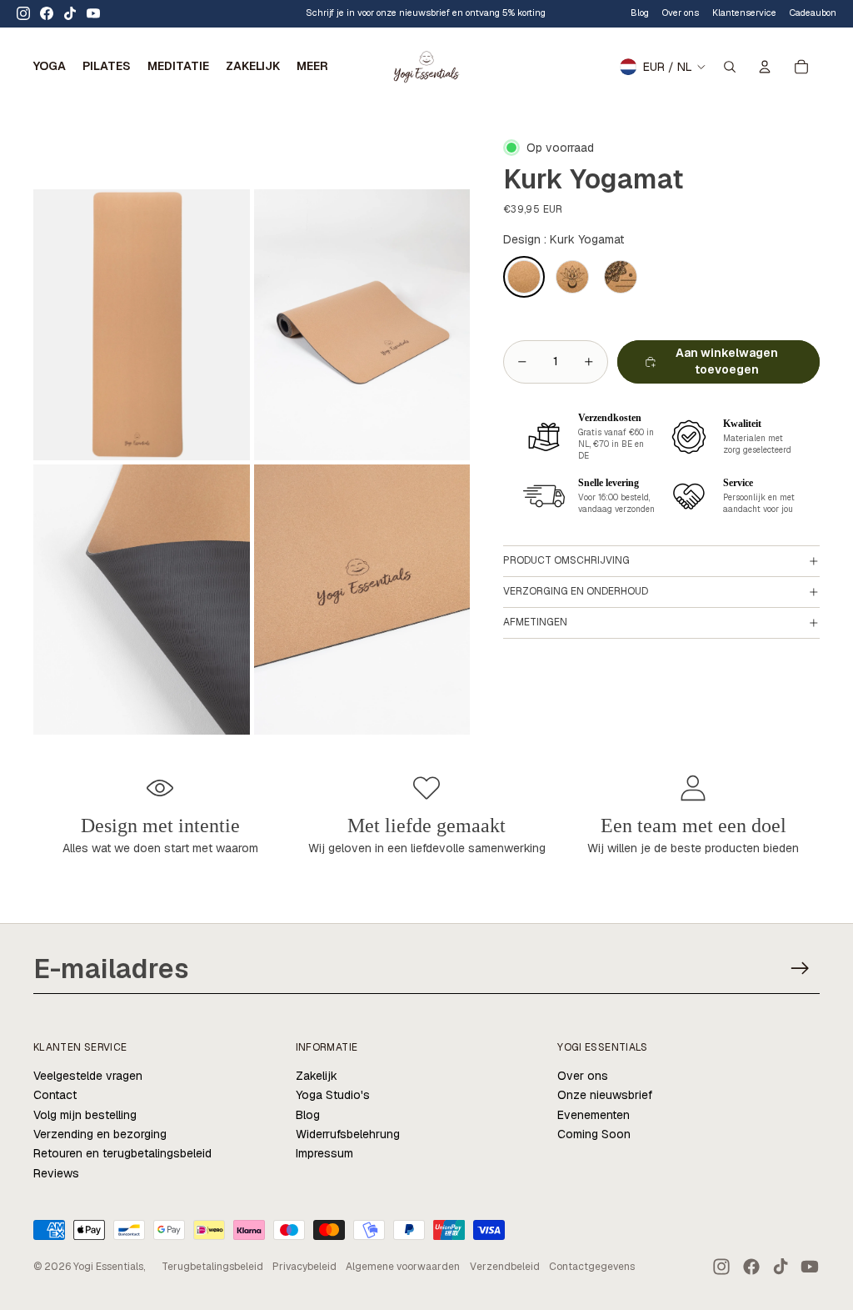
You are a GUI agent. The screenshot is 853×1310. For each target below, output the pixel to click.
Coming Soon (594, 1134)
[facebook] (46, 13)
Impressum (324, 1153)
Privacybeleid (304, 1266)
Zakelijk (316, 1075)
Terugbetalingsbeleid (212, 1266)
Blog (640, 12)
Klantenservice (744, 12)
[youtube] (93, 13)
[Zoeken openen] (729, 66)
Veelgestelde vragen (87, 1075)
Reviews (56, 1173)
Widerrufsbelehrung (348, 1134)
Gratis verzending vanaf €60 (285, 12)
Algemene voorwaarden (403, 1266)
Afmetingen (535, 622)
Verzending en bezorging (100, 1134)
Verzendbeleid (505, 1266)
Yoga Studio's (333, 1094)
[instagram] (23, 13)
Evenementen (593, 1114)
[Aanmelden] (800, 968)
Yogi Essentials (108, 1266)
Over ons (582, 1075)
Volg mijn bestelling (85, 1114)
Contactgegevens (592, 1266)
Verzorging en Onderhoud (575, 591)
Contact (55, 1094)
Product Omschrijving (566, 560)
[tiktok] (70, 13)
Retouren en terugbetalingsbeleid (122, 1153)
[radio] (524, 277)
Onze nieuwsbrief (604, 1094)
